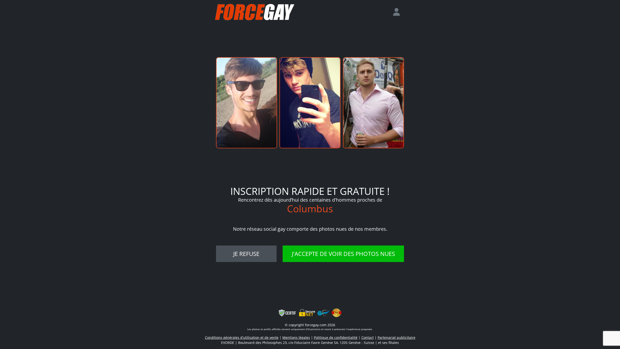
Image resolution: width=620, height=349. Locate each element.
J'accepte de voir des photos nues (343, 254)
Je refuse (246, 254)
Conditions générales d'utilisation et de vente (242, 337)
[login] (398, 12)
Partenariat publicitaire (396, 337)
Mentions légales (296, 337)
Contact (367, 337)
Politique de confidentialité (335, 337)
